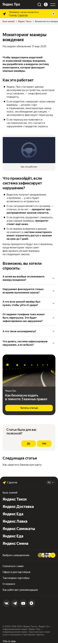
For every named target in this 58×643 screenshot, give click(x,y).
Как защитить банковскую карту (22, 464)
